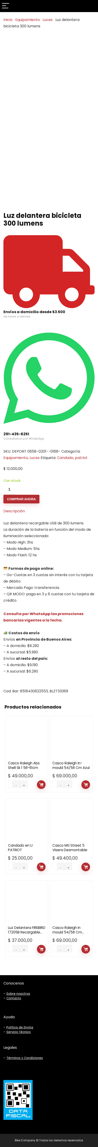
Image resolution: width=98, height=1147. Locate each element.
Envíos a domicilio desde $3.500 (34, 311)
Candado (65, 457)
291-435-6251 (16, 434)
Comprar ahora (21, 499)
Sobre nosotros (18, 994)
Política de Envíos (19, 1027)
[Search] (90, 6)
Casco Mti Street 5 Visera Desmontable (69, 847)
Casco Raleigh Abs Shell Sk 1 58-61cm (24, 765)
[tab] (49, 511)
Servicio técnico (18, 1032)
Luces (48, 19)
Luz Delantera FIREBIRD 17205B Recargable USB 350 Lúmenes (26, 932)
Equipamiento (27, 19)
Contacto (13, 998)
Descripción (14, 511)
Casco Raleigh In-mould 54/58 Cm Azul (71, 765)
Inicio (8, 19)
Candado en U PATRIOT (20, 847)
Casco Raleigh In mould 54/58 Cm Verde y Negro (67, 932)
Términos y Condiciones (24, 1058)
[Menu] (5, 6)
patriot (81, 457)
